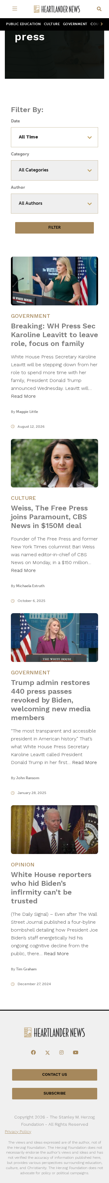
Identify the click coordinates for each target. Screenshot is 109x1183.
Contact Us (54, 1074)
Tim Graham (26, 969)
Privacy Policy (18, 1131)
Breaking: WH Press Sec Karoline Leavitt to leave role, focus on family (54, 335)
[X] (47, 1052)
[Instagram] (61, 1052)
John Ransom (27, 778)
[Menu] (15, 9)
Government (75, 24)
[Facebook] (33, 1052)
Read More (23, 396)
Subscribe (55, 1093)
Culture (52, 24)
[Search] (99, 9)
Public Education (23, 24)
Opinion (23, 864)
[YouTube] (76, 1052)
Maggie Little (27, 412)
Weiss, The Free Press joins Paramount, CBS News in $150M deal (49, 517)
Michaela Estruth (30, 586)
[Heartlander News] (57, 9)
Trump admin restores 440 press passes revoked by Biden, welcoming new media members (51, 700)
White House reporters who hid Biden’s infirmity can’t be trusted (51, 887)
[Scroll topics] (100, 24)
